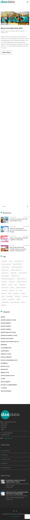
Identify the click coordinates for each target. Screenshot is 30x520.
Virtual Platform (5, 302)
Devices (12, 287)
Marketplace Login (7, 467)
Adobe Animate (6, 323)
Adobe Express (5, 273)
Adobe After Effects (17, 264)
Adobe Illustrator (23, 273)
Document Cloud (6, 459)
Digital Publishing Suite (9, 360)
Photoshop (17, 296)
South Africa (11, 299)
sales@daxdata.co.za (7, 438)
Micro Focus (5, 366)
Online (3, 296)
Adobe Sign (4, 281)
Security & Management (9, 385)
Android (10, 284)
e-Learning (5, 455)
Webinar (23, 302)
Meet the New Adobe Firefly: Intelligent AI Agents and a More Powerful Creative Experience (18, 249)
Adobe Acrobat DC (19, 261)
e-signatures (4, 290)
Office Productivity (8, 375)
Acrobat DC (4, 261)
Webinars (4, 305)
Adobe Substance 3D (22, 281)
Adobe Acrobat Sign (6, 264)
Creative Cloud (7, 31)
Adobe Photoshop (15, 275)
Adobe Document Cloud (9, 335)
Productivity (25, 296)
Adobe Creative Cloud (16, 270)
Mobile (9, 293)
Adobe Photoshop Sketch (10, 341)
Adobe (2, 31)
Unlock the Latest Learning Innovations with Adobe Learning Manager (18, 230)
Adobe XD (4, 284)
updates (18, 299)
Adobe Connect (5, 270)
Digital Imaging (15, 31)
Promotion (4, 299)
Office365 (23, 293)
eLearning (11, 290)
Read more (6, 52)
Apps (15, 284)
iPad (21, 290)
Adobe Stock (12, 281)
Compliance (5, 351)
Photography (22, 31)
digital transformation (21, 287)
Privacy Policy (15, 516)
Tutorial (4, 388)
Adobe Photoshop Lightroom (8, 278)
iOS (17, 290)
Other (3, 378)
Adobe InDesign (5, 275)
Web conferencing (15, 302)
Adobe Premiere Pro (21, 278)
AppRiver (4, 344)
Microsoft (4, 293)
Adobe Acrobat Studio (8, 320)
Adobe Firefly (14, 273)
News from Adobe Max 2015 (12, 28)
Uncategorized (6, 391)
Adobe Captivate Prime (17, 267)
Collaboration (22, 284)
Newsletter (16, 293)
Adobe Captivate (5, 267)
